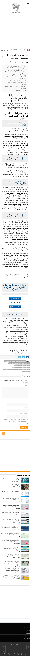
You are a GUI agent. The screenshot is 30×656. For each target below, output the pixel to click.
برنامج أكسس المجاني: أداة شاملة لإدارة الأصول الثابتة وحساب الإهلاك (11, 576)
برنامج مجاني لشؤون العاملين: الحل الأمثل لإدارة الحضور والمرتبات (12, 569)
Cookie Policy (26, 638)
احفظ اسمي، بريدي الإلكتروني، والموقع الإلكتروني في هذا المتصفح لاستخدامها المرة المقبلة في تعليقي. (16, 421)
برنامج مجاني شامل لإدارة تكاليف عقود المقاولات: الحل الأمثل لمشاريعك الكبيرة (10, 541)
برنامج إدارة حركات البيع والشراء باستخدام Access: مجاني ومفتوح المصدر (12, 562)
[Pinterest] (16, 647)
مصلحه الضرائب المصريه (21, 353)
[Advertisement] (15, 30)
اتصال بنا (28, 633)
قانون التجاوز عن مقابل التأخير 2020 (17, 81)
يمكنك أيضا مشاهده (21, 90)
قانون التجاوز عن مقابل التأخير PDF (22, 369)
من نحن (28, 631)
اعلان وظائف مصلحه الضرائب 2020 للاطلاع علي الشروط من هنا (17, 319)
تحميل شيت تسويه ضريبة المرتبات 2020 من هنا (15, 323)
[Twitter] (12, 647)
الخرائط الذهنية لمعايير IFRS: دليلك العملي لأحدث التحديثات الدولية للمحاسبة (11, 506)
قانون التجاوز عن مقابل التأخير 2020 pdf (21, 367)
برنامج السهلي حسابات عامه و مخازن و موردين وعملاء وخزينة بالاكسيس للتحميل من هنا (15, 342)
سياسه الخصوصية (25, 636)
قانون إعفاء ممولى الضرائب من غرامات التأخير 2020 (16, 78)
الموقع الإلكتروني (24, 413)
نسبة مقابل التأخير (25, 371)
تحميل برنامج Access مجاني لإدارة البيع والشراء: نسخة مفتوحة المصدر (10, 534)
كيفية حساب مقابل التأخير (8, 369)
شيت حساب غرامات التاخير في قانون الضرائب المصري (16, 68)
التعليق (26, 385)
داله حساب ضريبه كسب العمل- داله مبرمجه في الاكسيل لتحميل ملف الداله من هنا (15, 333)
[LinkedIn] (20, 647)
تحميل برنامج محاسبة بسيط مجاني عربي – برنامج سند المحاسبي (10, 513)
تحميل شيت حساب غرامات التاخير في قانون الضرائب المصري (15, 87)
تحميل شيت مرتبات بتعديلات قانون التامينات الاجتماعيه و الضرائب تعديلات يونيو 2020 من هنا (16, 327)
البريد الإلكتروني (24, 407)
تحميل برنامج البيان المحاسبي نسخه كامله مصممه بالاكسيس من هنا (16, 337)
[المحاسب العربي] (15, 7)
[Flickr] (24, 647)
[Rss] (4, 647)
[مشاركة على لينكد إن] (19, 357)
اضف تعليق (24, 63)
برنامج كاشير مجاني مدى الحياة (13, 485)
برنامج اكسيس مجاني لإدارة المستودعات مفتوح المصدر (13, 555)
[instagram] (4, 651)
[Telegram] (8, 651)
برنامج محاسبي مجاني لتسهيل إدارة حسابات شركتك (11, 499)
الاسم (26, 401)
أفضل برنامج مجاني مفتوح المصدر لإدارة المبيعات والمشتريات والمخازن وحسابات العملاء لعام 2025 (10, 527)
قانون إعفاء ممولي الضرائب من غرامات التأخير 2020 (16, 84)
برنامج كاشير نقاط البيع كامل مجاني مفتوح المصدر (11, 520)
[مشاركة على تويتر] (23, 357)
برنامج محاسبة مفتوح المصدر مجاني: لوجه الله (11, 479)
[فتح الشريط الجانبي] (28, 4)
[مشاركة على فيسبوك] (27, 357)
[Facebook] (8, 647)
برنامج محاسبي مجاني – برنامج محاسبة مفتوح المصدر (11, 492)
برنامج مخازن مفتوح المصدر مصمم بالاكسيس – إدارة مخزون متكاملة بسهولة (12, 548)
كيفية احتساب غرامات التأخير (19, 75)
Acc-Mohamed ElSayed (22, 61)
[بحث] (3, 433)
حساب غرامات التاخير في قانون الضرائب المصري (15, 72)
